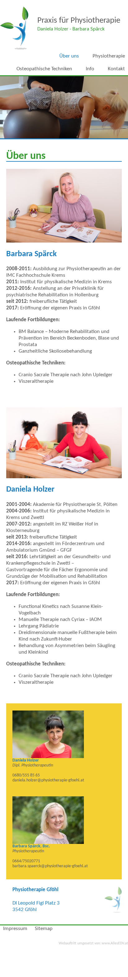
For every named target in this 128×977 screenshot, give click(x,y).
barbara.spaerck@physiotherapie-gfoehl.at (50, 866)
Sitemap (44, 928)
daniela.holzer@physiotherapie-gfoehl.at (48, 780)
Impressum (15, 928)
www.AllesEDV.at (93, 943)
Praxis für (78, 20)
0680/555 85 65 (26, 775)
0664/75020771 (26, 861)
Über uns (69, 56)
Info (90, 69)
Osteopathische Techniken (44, 69)
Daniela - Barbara (71, 29)
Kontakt (116, 69)
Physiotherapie (109, 56)
